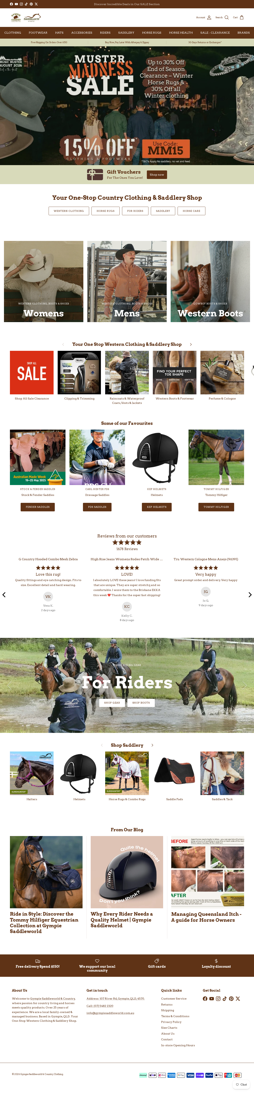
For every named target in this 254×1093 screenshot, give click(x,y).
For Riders (135, 210)
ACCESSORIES (81, 32)
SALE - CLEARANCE (215, 32)
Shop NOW (127, 702)
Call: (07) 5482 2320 (100, 1005)
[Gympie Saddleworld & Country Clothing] (26, 17)
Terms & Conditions (175, 1016)
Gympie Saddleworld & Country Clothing (41, 1074)
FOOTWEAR (38, 32)
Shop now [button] (157, 174)
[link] (127, 175)
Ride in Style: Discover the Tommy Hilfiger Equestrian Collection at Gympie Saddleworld (44, 922)
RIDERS (105, 32)
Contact (167, 1039)
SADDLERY (126, 32)
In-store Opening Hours (178, 1045)
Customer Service (174, 998)
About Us (167, 1033)
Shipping (167, 1010)
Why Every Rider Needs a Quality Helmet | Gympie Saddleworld (122, 919)
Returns (166, 1004)
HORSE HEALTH (181, 32)
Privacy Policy (171, 1022)
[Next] (249, 594)
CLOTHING (12, 32)
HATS (59, 32)
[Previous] (4, 594)
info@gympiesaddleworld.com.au (110, 1013)
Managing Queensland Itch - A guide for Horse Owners (206, 917)
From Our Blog (127, 829)
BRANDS (244, 32)
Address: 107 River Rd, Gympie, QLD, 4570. (116, 998)
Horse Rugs (105, 210)
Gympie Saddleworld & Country (52, 998)
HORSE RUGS (151, 32)
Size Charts (169, 1027)
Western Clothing (69, 210)
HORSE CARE (191, 210)
